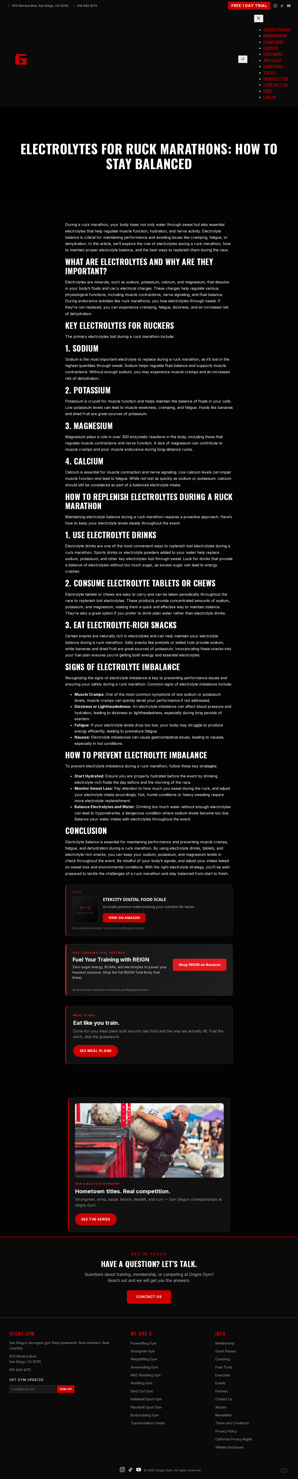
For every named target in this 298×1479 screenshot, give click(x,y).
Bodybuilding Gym (145, 1415)
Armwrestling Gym (144, 1367)
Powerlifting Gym (143, 1343)
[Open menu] (242, 59)
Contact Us (149, 1296)
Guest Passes (225, 1351)
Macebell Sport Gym (146, 1407)
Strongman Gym (143, 1351)
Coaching (222, 1359)
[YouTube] (289, 5)
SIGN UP (66, 1389)
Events (220, 1383)
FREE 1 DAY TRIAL (249, 5)
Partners (221, 1391)
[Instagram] (275, 5)
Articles (221, 1407)
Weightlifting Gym (144, 1359)
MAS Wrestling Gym (146, 1375)
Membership (224, 1343)
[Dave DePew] (283, 1470)
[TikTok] (282, 5)
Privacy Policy (226, 1431)
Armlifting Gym (141, 1383)
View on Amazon (124, 917)
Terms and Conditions (232, 1423)
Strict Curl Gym (142, 1391)
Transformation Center (148, 1423)
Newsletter (223, 1415)
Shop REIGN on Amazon (199, 964)
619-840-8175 (20, 1370)
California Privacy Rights (233, 1439)
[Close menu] (258, 18)
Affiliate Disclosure (229, 1447)
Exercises (222, 1375)
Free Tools (223, 1367)
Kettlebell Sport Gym (146, 1399)
